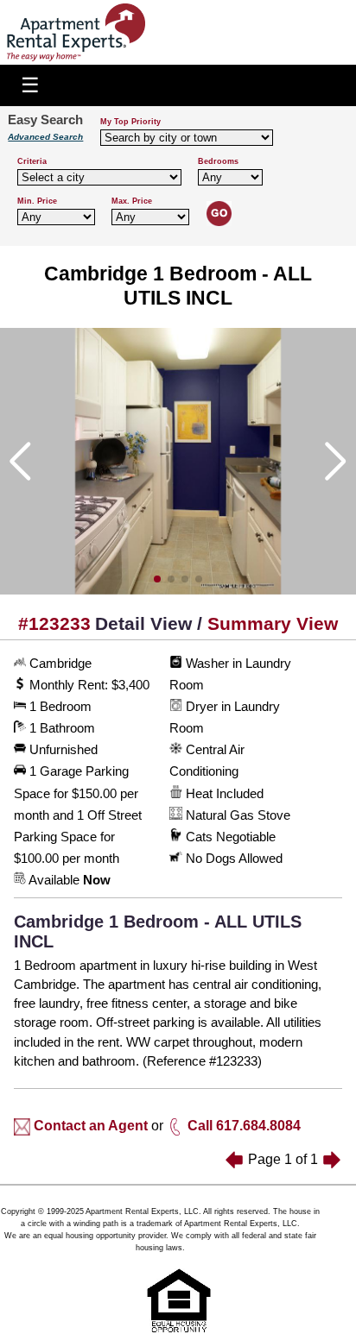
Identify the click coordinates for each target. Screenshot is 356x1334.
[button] (157, 579)
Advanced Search (45, 137)
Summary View (272, 623)
